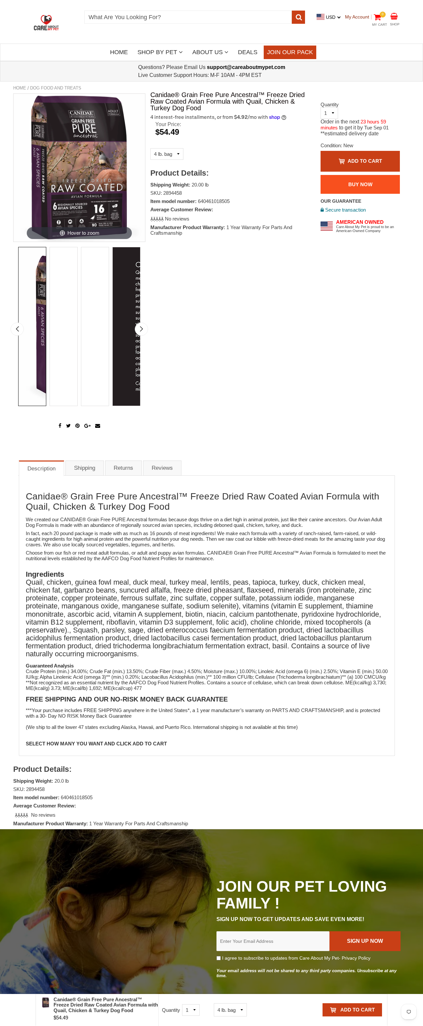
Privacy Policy (356, 958)
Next (141, 329)
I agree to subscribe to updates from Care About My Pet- (295, 958)
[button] (157, 219)
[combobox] (188, 17)
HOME (119, 52)
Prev (17, 329)
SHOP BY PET (158, 52)
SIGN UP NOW (365, 941)
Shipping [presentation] (84, 468)
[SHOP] (394, 15)
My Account (357, 16)
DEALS (247, 52)
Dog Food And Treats (55, 88)
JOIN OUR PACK (290, 52)
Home (19, 88)
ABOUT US (208, 52)
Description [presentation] (41, 468)
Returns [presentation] (123, 468)
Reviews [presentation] (162, 468)
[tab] (41, 468)
